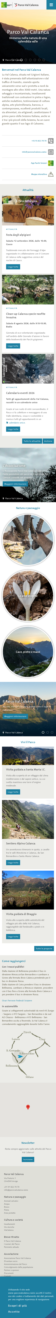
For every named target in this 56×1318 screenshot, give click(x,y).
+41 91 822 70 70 (39, 141)
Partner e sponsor (11, 1270)
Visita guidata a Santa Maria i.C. (26, 769)
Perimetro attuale (11, 1247)
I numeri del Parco (12, 1244)
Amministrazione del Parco (15, 1264)
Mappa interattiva (39, 174)
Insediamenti (9, 1224)
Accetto (14, 1311)
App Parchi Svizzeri (39, 163)
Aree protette (9, 1213)
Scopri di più (17, 1305)
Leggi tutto (13, 267)
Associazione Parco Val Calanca (17, 1258)
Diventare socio (10, 1261)
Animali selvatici (11, 1201)
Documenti (9, 1273)
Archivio (48, 441)
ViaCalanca (8, 1230)
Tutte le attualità (32, 441)
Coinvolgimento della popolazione (18, 1267)
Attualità (11, 229)
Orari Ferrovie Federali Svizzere (17, 1000)
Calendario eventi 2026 (20, 393)
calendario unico (17, 422)
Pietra (6, 1210)
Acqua (7, 1204)
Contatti (7, 1276)
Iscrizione (28, 1159)
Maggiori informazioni (15, 484)
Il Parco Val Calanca (12, 1241)
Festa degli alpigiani (18, 235)
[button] (28, 1107)
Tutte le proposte (44, 948)
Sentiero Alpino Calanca (20, 843)
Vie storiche (9, 1227)
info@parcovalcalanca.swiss (34, 152)
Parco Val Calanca (13, 60)
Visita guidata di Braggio (21, 914)
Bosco (6, 1207)
